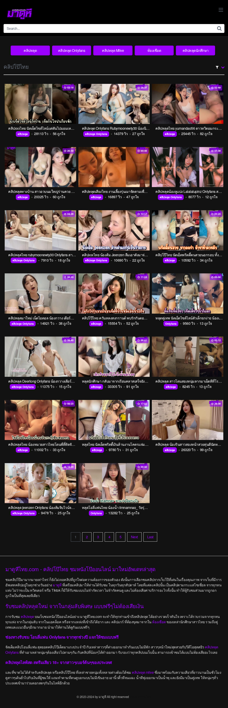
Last (150, 536)
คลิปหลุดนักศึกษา (196, 50)
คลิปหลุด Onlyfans (71, 50)
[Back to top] (215, 693)
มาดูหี (57, 584)
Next (134, 536)
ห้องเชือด (154, 50)
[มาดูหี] (20, 13)
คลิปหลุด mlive (143, 672)
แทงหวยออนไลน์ (140, 696)
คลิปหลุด (30, 50)
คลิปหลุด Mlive (113, 50)
